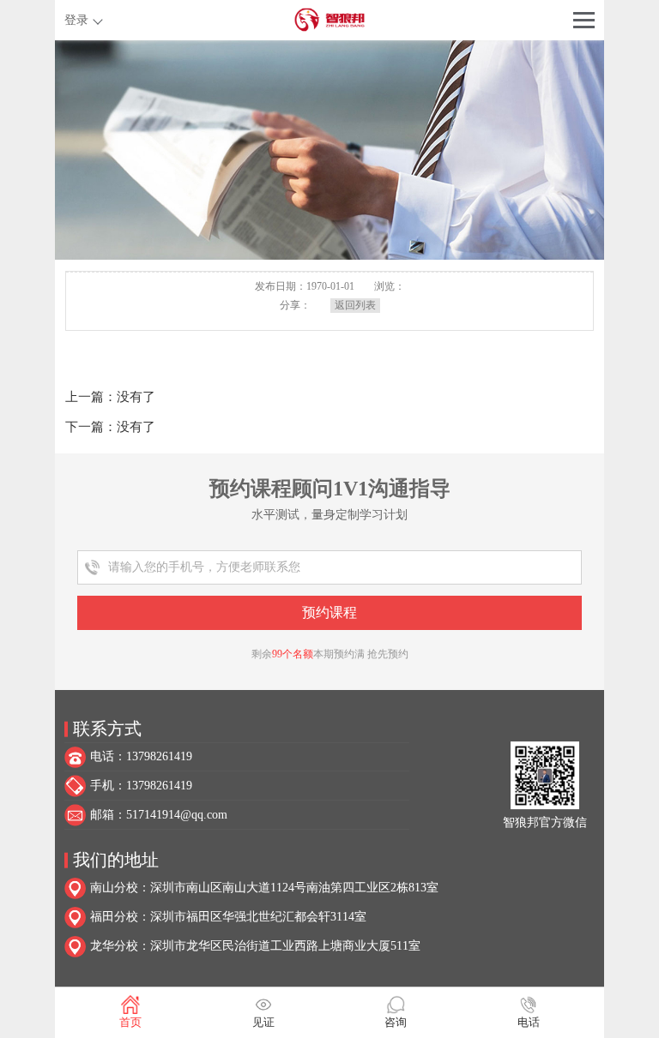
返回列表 (355, 305)
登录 (76, 20)
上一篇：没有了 (110, 397)
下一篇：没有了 (110, 427)
